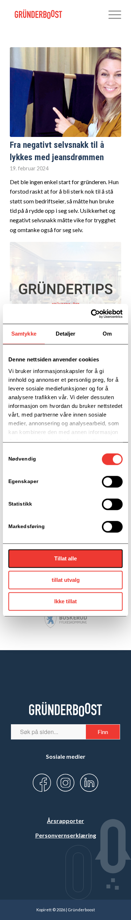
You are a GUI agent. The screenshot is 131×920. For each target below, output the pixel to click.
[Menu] (111, 14)
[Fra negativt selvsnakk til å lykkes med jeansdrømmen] (65, 92)
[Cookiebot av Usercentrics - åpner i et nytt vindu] (92, 314)
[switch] (112, 481)
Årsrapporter (65, 820)
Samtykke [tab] (23, 334)
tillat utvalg (66, 580)
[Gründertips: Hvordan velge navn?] (65, 287)
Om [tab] (107, 334)
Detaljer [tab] (66, 334)
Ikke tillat (65, 601)
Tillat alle (65, 558)
